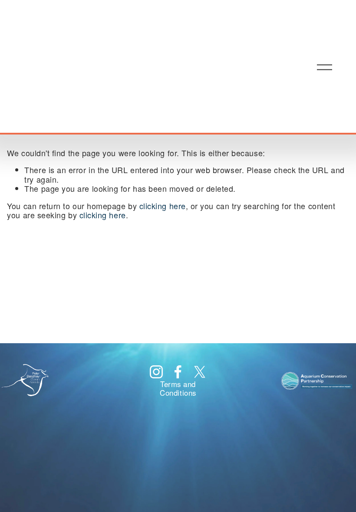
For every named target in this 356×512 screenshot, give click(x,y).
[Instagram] (156, 372)
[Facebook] (178, 372)
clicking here (162, 205)
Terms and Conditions (178, 388)
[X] (200, 372)
